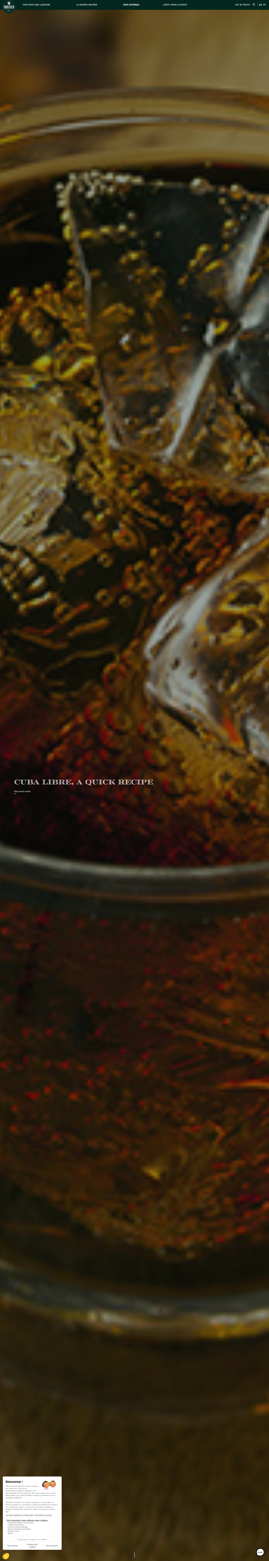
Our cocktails (131, 5)
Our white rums (22, 791)
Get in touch (242, 5)
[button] (260, 1552)
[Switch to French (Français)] (264, 5)
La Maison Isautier (86, 5)
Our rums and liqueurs (36, 5)
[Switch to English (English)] (260, 5)
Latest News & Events (175, 5)
